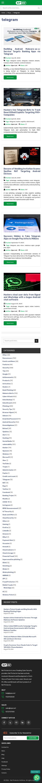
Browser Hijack (8, 412)
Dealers (6, 387)
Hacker (5, 448)
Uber (4, 460)
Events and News (9, 361)
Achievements (8, 377)
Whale (5, 569)
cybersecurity (24, 185)
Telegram (6, 479)
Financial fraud (8, 556)
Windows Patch (8, 595)
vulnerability (7, 444)
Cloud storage (8, 553)
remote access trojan (18, 182)
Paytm (5, 473)
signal (27, 306)
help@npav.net (10, 693)
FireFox (5, 527)
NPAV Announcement (11, 508)
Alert (5, 435)
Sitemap (4, 765)
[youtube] (16, 722)
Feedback (5, 762)
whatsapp (13, 180)
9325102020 (10, 697)
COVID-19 (6, 502)
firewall (5, 547)
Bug (4, 486)
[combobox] (21, 8)
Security (6, 368)
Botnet (5, 428)
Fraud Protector (9, 582)
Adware (6, 416)
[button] (36, 777)
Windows (6, 454)
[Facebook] (4, 722)
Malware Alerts (8, 393)
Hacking (6, 438)
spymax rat (7, 182)
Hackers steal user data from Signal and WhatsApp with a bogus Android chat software (22, 297)
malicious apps (30, 245)
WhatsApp (7, 588)
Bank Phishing (8, 390)
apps (8, 247)
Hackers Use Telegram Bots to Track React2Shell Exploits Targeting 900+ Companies (22, 112)
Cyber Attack (8, 396)
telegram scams (15, 60)
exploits (23, 121)
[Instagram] (28, 722)
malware (16, 63)
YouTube (6, 464)
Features (6, 364)
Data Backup (7, 400)
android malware (25, 63)
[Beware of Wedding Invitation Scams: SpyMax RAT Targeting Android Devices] (22, 156)
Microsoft (6, 457)
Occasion (6, 543)
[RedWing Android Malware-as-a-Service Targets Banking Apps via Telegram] (22, 36)
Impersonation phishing (11, 559)
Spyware (6, 451)
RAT (4, 483)
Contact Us (5, 747)
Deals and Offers (9, 515)
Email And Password (10, 419)
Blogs (9, 13)
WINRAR (6, 575)
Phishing (6, 406)
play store (20, 245)
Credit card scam (9, 476)
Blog (3, 754)
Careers (4, 773)
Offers (5, 521)
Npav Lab (14, 65)
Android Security (9, 422)
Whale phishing (8, 572)
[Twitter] (10, 722)
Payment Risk (8, 540)
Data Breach (7, 403)
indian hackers (35, 306)
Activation (7, 384)
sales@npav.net (11, 708)
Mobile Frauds (8, 585)
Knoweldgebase (8, 425)
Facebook (6, 492)
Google (5, 374)
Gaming (5, 524)
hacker (18, 121)
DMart (5, 537)
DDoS (5, 563)
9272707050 (10, 712)
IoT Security (7, 511)
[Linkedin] (22, 722)
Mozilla (5, 499)
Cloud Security (8, 518)
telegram (25, 60)
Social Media (7, 441)
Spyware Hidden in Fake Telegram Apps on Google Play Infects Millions (22, 237)
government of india (10, 308)
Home (3, 13)
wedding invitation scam (25, 180)
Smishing (6, 566)
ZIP (4, 579)
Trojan (5, 467)
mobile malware (30, 182)
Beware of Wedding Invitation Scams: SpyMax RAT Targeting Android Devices (22, 171)
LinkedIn (6, 531)
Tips (4, 371)
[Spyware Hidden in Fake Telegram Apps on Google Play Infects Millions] (22, 223)
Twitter (6, 489)
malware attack (8, 63)
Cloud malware (8, 550)
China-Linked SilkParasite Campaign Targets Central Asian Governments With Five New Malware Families (20, 628)
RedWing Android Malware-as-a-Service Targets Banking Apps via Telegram (22, 51)
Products (6, 380)
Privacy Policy (6, 769)
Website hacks (8, 470)
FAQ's (3, 751)
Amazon (6, 534)
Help (3, 758)
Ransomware (8, 358)
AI (3, 592)
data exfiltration (14, 185)
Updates (6, 432)
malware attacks (34, 60)
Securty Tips (7, 409)
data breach (30, 121)
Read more (10, 77)
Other (5, 355)
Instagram (7, 505)
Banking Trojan (8, 495)
